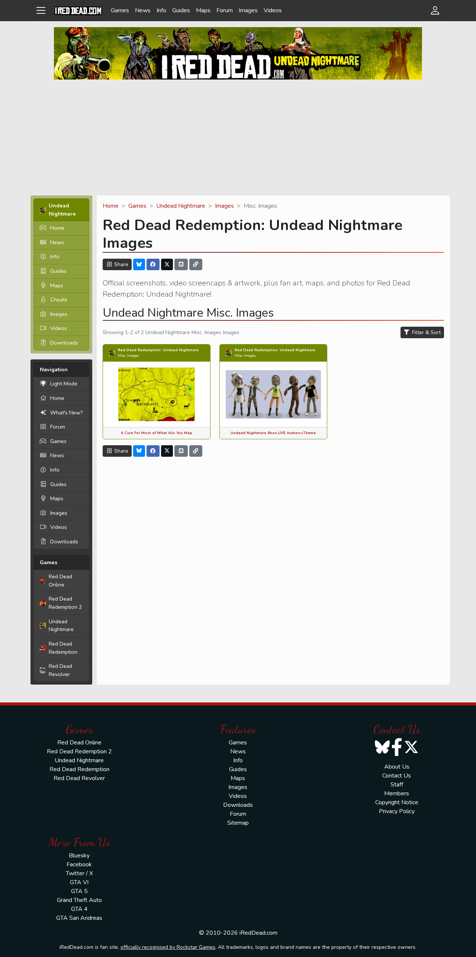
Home (57, 228)
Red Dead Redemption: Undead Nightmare (158, 349)
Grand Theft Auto (79, 900)
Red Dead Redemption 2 (65, 603)
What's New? (66, 412)
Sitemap (238, 823)
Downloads (64, 342)
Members (396, 793)
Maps (203, 10)
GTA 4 (79, 909)
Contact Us (396, 776)
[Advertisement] (238, 137)
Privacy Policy (397, 811)
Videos (273, 10)
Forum (224, 10)
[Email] (181, 264)
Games (120, 10)
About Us (396, 767)
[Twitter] (167, 264)
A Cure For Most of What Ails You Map (156, 432)
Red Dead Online (60, 580)
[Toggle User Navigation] (435, 10)
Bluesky (79, 855)
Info (161, 10)
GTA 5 (79, 891)
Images (248, 10)
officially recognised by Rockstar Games (167, 947)
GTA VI (79, 882)
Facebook (79, 864)
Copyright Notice (396, 802)
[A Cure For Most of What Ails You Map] (156, 394)
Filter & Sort (426, 332)
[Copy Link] (196, 264)
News (143, 10)
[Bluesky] (139, 264)
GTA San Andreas (79, 918)
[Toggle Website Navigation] (40, 10)
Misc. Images (128, 355)
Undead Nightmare (61, 625)
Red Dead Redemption (63, 648)
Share (120, 264)
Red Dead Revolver (60, 670)
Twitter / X (79, 873)
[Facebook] (153, 264)
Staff (396, 784)
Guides (181, 10)
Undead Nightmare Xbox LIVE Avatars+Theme (273, 432)
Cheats (58, 299)
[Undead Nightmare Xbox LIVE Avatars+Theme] (273, 394)
